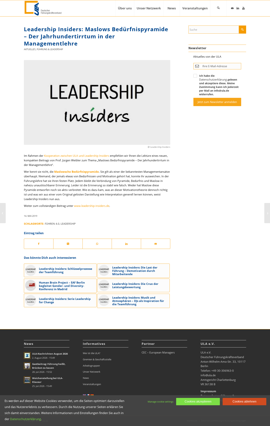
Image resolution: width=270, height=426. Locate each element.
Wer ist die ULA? (91, 353)
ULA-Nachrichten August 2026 (50, 353)
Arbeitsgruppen (91, 365)
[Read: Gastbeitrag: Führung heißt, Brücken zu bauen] (27, 365)
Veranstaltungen (92, 384)
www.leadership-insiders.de (91, 206)
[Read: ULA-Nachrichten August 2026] (27, 355)
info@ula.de (208, 375)
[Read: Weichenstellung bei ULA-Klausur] (27, 380)
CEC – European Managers (158, 352)
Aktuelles (30, 49)
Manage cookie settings (160, 401)
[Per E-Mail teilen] (155, 244)
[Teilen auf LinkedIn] (126, 244)
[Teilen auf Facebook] (38, 244)
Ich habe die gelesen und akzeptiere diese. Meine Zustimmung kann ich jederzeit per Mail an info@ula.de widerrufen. (219, 85)
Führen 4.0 (52, 223)
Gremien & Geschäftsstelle (97, 359)
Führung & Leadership (50, 49)
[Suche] (218, 8)
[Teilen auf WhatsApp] (97, 244)
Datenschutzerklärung (213, 79)
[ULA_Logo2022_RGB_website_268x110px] (43, 8)
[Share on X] (67, 244)
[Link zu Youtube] (243, 8)
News (86, 378)
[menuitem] (124, 8)
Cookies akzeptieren (198, 401)
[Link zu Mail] (232, 8)
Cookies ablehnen (244, 401)
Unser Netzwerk (91, 371)
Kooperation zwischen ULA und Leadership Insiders (76, 155)
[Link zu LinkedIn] (238, 8)
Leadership (68, 223)
